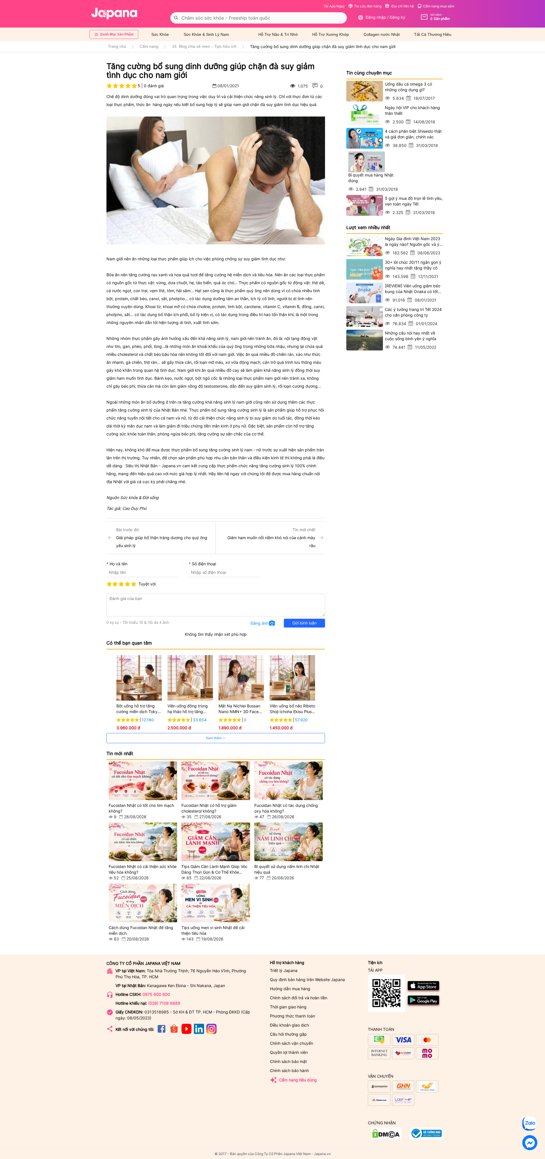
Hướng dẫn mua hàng (290, 988)
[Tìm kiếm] (176, 18)
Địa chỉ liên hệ (402, 6)
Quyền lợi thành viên (289, 1052)
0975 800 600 (156, 994)
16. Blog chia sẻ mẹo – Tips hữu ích (204, 46)
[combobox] (258, 18)
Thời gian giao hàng (288, 1006)
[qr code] (386, 993)
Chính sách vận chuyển (291, 1043)
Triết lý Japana (283, 970)
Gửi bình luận (304, 622)
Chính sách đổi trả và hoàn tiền (298, 997)
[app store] (423, 991)
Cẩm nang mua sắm (438, 6)
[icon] (161, 1032)
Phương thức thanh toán (292, 1015)
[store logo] (114, 13)
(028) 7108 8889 (164, 1003)
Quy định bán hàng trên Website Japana (307, 979)
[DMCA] (426, 1137)
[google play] (423, 1006)
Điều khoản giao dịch (289, 1025)
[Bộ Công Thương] (386, 1137)
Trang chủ (117, 46)
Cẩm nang (149, 46)
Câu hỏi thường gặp (288, 1034)
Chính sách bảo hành (289, 1070)
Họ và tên (118, 563)
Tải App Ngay (334, 6)
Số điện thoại (204, 563)
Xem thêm (214, 738)
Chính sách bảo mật (288, 1061)
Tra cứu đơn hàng (368, 6)
